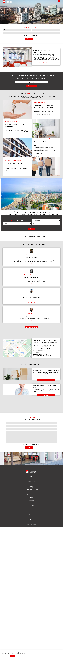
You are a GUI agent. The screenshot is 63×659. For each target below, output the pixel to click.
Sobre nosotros (31, 494)
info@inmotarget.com (39, 350)
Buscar (31, 228)
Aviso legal (31, 514)
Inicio (31, 476)
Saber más (37, 117)
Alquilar (31, 487)
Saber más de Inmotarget (40, 62)
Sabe (35, 156)
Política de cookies (31, 512)
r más (38, 156)
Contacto (31, 500)
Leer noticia (46, 379)
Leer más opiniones (31, 327)
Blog (31, 497)
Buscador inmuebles (31, 492)
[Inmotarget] (7, 1)
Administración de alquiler (31, 489)
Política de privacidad (31, 510)
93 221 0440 (36, 352)
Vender (31, 486)
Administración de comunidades (31, 479)
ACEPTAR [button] (13, 655)
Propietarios (31, 484)
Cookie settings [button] (5, 656)
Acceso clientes (31, 481)
